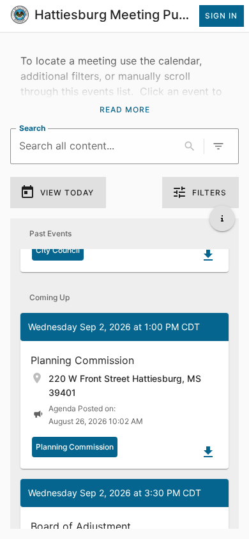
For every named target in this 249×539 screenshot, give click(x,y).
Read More (125, 109)
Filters (209, 192)
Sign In (221, 15)
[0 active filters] (218, 146)
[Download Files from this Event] (208, 255)
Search (32, 127)
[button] (124, 391)
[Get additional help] (222, 218)
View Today (67, 192)
